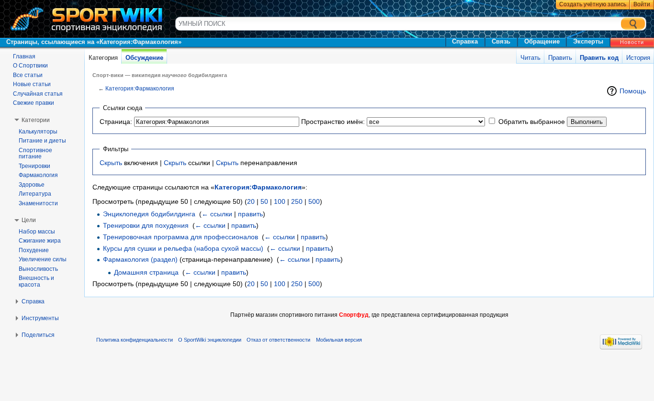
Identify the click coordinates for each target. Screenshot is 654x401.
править (250, 214)
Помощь (633, 91)
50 (264, 201)
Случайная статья (38, 93)
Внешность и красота (36, 281)
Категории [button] (36, 120)
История (638, 57)
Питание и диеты (42, 140)
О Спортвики (30, 65)
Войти (641, 4)
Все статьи (28, 75)
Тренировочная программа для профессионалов (180, 237)
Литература (35, 193)
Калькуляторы (38, 131)
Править (560, 57)
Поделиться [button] (38, 335)
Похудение (34, 250)
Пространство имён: (333, 121)
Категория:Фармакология (139, 88)
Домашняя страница (146, 272)
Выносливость (38, 269)
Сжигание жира (40, 240)
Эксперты (588, 41)
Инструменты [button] (40, 318)
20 (251, 201)
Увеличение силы (43, 259)
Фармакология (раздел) (140, 259)
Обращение (542, 41)
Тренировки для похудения (146, 225)
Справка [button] (33, 301)
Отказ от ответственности (278, 340)
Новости (632, 42)
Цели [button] (29, 220)
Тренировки (34, 166)
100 (279, 201)
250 (297, 201)
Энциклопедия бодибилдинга (149, 214)
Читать (530, 57)
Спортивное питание (35, 153)
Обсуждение (144, 57)
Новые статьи (32, 84)
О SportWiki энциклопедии (209, 340)
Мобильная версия (339, 340)
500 (314, 201)
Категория (103, 57)
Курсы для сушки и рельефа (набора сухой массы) (183, 248)
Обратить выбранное (531, 121)
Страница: (116, 121)
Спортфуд (354, 315)
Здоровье (32, 184)
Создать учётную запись (592, 4)
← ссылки (217, 214)
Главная (24, 56)
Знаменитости (38, 203)
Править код (599, 57)
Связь (501, 41)
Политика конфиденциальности (134, 340)
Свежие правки (33, 103)
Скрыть (111, 163)
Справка (465, 41)
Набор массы (37, 231)
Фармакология (38, 175)
